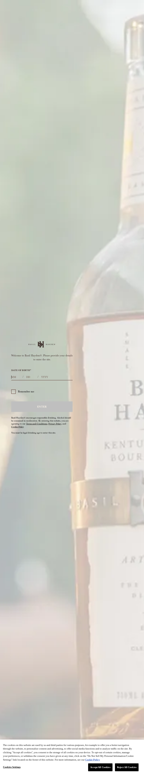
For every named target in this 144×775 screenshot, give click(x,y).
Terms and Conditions (36, 423)
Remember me (26, 391)
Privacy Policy (54, 423)
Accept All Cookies (100, 767)
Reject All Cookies (126, 767)
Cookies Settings (12, 767)
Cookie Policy (17, 426)
